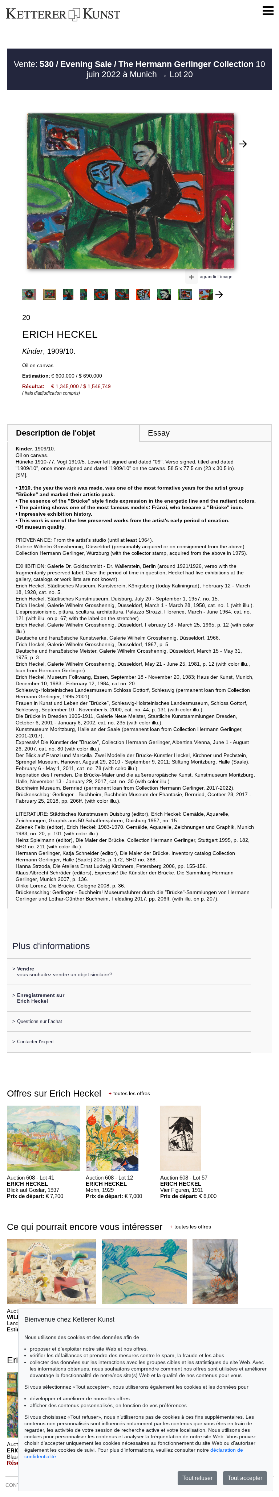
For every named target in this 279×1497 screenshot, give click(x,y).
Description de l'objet (55, 432)
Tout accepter (245, 1478)
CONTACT (17, 1485)
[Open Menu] (268, 11)
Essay (159, 432)
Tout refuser (197, 1478)
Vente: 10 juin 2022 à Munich (139, 69)
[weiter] (219, 295)
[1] (243, 143)
